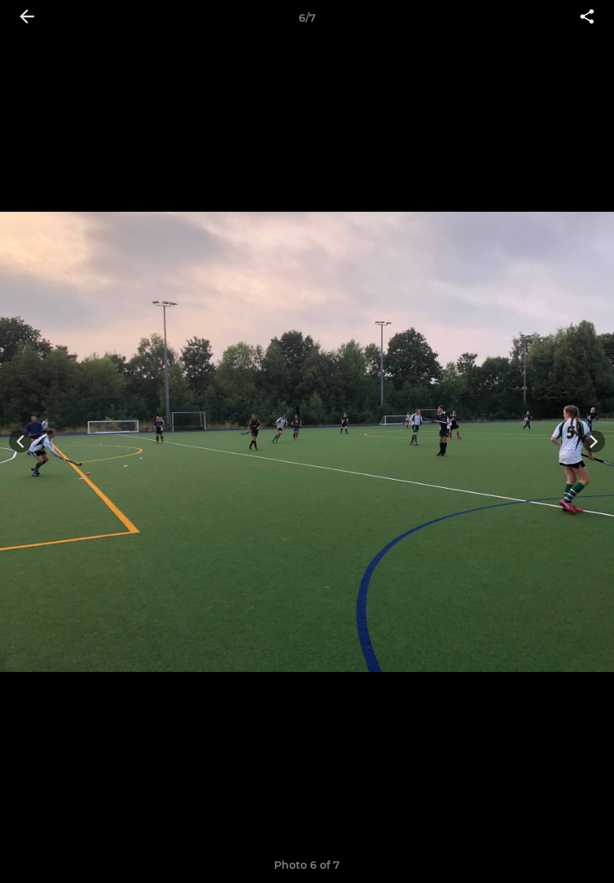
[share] (587, 17)
